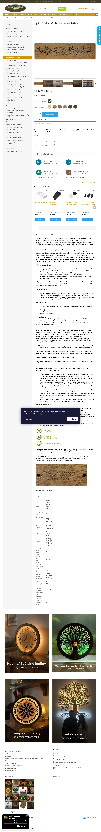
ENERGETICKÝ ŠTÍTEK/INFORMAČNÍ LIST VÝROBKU (56, 338)
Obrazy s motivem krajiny (14, 79)
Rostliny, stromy (12, 34)
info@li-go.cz (59, 753)
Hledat (61, 9)
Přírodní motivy (11, 60)
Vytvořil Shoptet (91, 818)
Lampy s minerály (12, 52)
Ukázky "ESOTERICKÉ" (13, 133)
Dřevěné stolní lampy (12, 28)
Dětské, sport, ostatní (14, 44)
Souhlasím (72, 419)
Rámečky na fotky (11, 119)
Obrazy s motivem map (14, 92)
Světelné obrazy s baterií (13, 58)
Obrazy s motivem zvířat (14, 103)
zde (61, 414)
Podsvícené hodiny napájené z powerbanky (16, 111)
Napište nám (8, 756)
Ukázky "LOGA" (11, 130)
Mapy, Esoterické (12, 74)
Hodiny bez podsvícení (14, 108)
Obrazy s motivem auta (14, 90)
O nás (59, 1)
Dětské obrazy (11, 100)
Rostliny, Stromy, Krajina (14, 71)
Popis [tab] (36, 228)
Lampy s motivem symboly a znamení (18, 37)
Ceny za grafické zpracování (15, 141)
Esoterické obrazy (12, 82)
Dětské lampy (11, 149)
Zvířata (9, 42)
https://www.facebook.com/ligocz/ (65, 762)
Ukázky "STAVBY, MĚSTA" (14, 138)
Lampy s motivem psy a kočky (16, 39)
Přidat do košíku (51, 114)
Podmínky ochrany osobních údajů (15, 766)
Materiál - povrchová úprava (15, 127)
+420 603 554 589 (60, 756)
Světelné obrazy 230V (12, 68)
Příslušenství (9, 122)
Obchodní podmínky (10, 763)
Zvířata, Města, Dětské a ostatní (16, 76)
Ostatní (9, 135)
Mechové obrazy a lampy (13, 55)
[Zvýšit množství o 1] (41, 113)
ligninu (87, 410)
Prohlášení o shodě (10, 768)
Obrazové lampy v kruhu (14, 31)
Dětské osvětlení (11, 146)
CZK (85, 1)
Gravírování (68, 461)
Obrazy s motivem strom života (16, 95)
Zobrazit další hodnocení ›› (88, 182)
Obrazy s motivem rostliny (15, 84)
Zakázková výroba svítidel (13, 125)
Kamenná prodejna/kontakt (45, 1)
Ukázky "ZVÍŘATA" (12, 143)
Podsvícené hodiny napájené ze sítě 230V (18, 116)
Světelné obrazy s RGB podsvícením (18, 87)
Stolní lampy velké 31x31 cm (15, 50)
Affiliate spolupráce (10, 771)
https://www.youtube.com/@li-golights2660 (68, 768)
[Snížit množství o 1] (41, 116)
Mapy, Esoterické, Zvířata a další (17, 63)
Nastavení (28, 419)
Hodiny (8, 105)
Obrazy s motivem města (14, 97)
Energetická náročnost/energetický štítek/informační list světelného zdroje (25, 760)
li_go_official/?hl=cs (61, 765)
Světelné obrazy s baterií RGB (16, 66)
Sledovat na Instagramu (21, 812)
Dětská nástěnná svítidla (14, 151)
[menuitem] (11, 14)
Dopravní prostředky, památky (16, 47)
